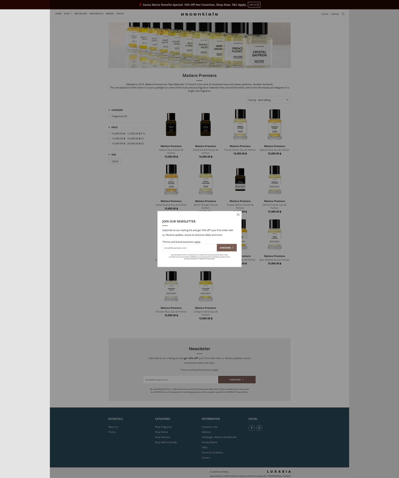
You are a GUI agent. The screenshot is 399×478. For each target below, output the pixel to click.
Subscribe (225, 247)
